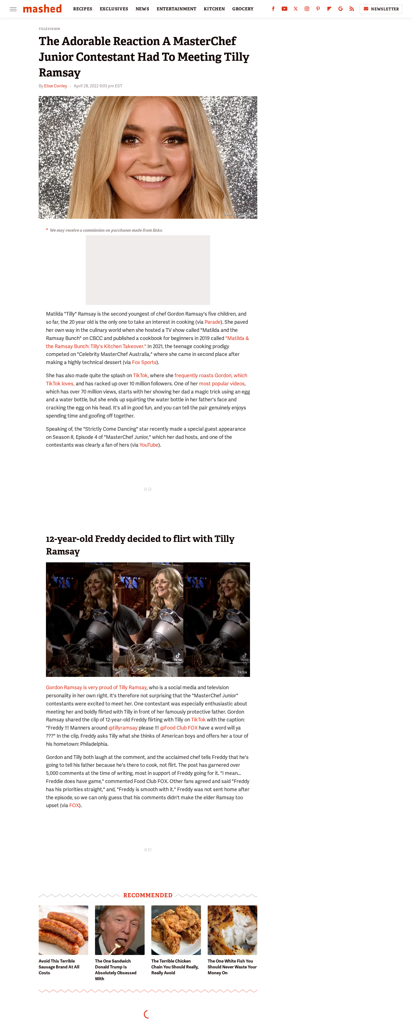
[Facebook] (273, 10)
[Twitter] (295, 10)
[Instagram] (307, 10)
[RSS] (351, 10)
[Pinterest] (318, 10)
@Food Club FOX (179, 728)
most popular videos (222, 383)
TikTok (140, 375)
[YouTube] (284, 10)
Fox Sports (144, 362)
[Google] (340, 10)
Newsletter (385, 9)
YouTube (149, 445)
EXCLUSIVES (114, 9)
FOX (74, 805)
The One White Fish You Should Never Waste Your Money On (232, 967)
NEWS (142, 9)
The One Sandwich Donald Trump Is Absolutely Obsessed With (115, 970)
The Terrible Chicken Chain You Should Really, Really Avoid (175, 967)
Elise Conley (55, 86)
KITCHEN (214, 9)
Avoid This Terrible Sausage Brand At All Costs (59, 967)
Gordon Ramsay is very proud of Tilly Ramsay (96, 687)
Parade (213, 322)
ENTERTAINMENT (176, 9)
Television (49, 29)
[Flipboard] (329, 10)
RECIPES (82, 9)
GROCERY (243, 9)
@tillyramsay (123, 728)
